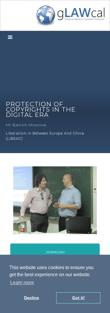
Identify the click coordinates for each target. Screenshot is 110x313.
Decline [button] (31, 297)
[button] (10, 37)
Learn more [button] (22, 282)
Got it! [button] (78, 297)
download (55, 252)
